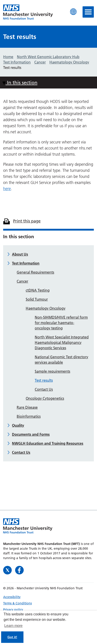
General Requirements (35, 272)
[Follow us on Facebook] (19, 569)
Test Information (25, 263)
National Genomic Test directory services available (61, 360)
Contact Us (44, 389)
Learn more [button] (13, 626)
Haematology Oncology (45, 308)
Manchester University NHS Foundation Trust (28, 12)
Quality (18, 425)
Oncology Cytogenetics (45, 398)
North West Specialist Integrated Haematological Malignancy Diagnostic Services (62, 342)
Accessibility (12, 597)
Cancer (22, 281)
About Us (20, 254)
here (7, 188)
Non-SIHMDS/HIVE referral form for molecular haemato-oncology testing (61, 322)
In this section (21, 82)
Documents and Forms (31, 434)
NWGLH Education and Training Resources (47, 443)
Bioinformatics (29, 416)
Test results (44, 380)
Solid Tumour (37, 299)
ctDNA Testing (38, 290)
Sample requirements (52, 371)
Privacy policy (13, 610)
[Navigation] (88, 12)
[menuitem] (48, 597)
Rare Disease (27, 407)
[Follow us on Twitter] (8, 569)
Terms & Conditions (17, 603)
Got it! (12, 637)
